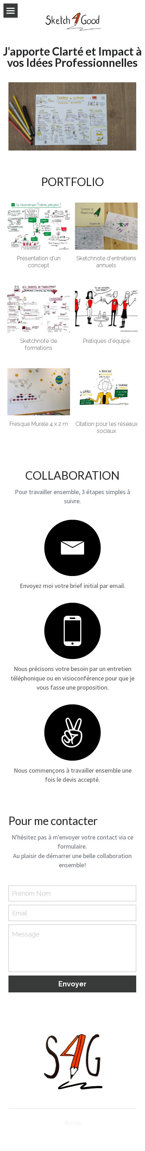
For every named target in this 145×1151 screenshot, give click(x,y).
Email (19, 913)
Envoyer (72, 984)
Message (25, 934)
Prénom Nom (31, 893)
